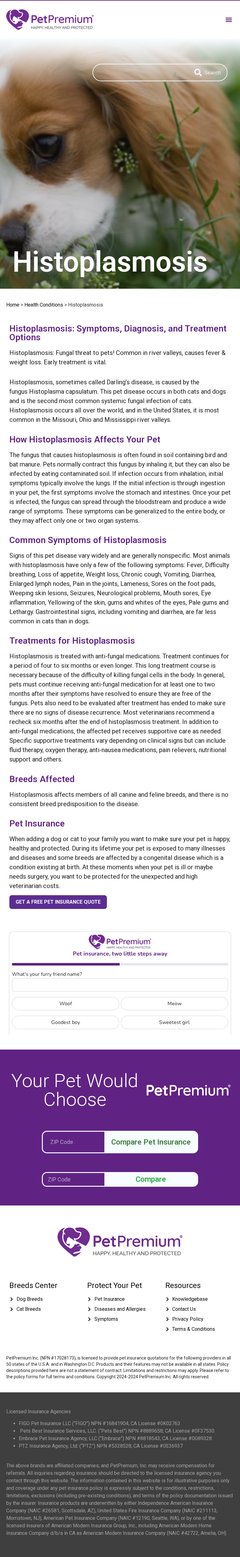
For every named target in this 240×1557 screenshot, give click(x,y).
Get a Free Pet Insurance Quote (58, 902)
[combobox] (140, 72)
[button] (228, 19)
